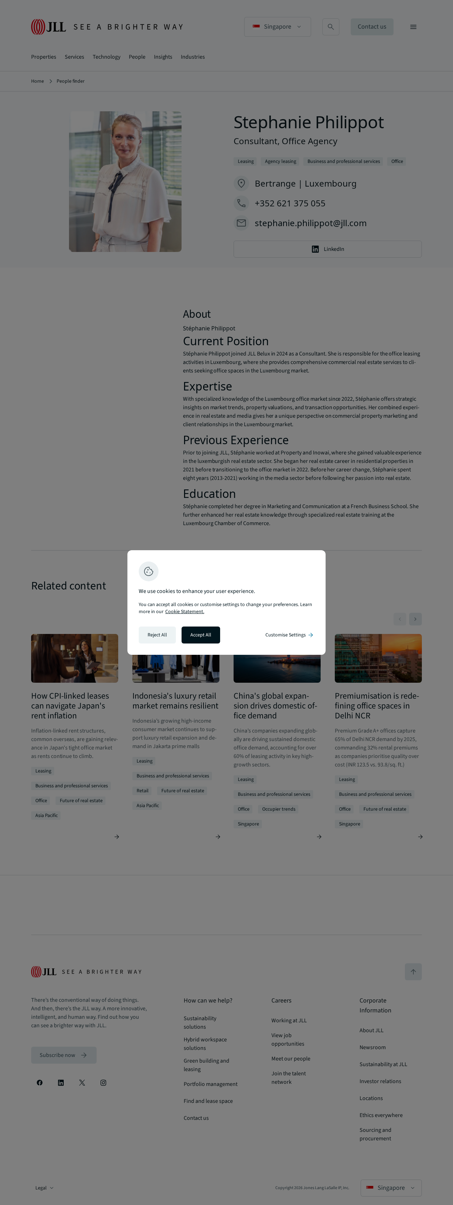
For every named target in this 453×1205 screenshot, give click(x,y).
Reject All (157, 635)
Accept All (200, 635)
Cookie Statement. (184, 611)
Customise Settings (289, 635)
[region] (226, 602)
